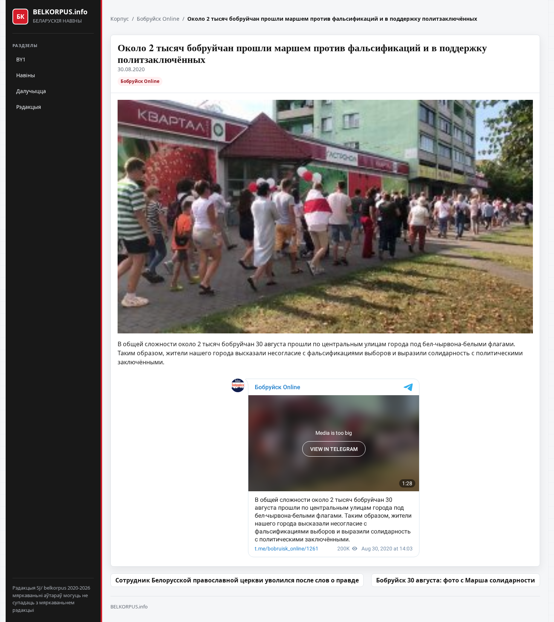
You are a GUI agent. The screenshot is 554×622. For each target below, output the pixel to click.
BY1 (21, 59)
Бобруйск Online (158, 18)
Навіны (25, 75)
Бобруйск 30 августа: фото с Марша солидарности (455, 580)
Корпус (119, 18)
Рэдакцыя (28, 106)
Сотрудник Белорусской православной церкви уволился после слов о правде (237, 580)
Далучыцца (31, 91)
